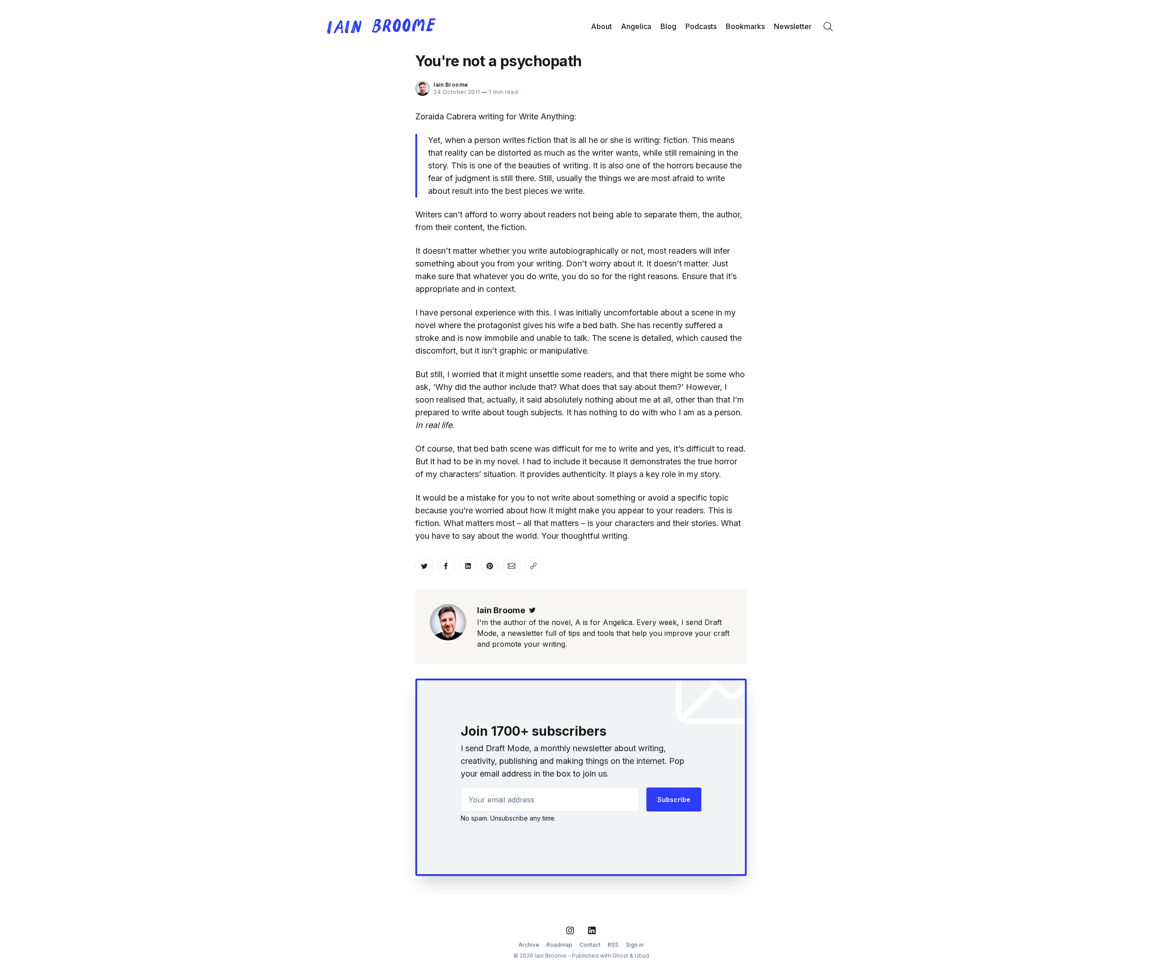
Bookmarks (745, 26)
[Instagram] (570, 930)
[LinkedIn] (592, 930)
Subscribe (673, 799)
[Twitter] (532, 610)
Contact (590, 944)
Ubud (642, 955)
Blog (668, 26)
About (601, 26)
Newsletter (793, 26)
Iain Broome (450, 84)
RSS (613, 944)
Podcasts (701, 26)
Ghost (620, 955)
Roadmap (559, 944)
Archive (528, 944)
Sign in (635, 944)
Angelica (636, 26)
